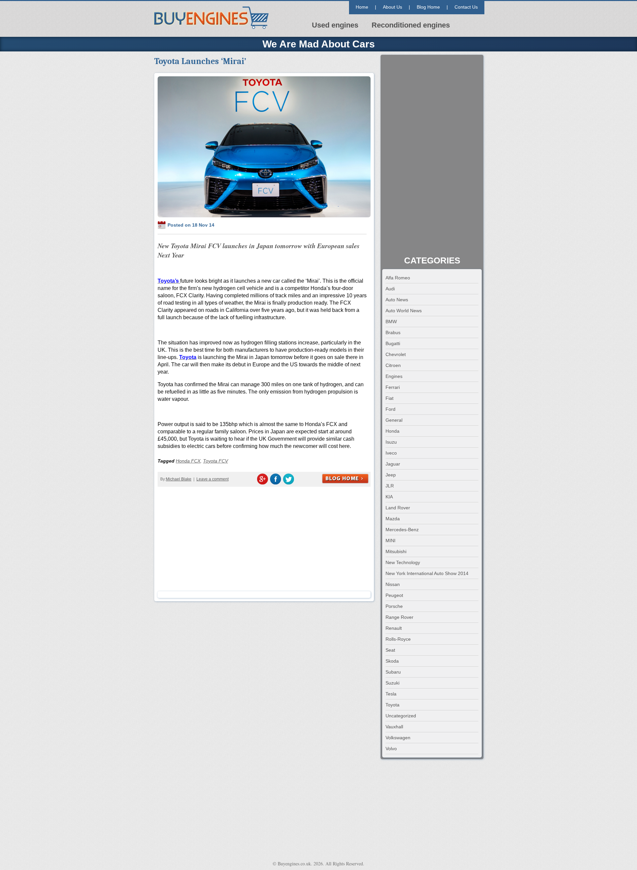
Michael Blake (178, 479)
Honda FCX (188, 461)
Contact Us (466, 7)
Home (362, 7)
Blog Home (428, 7)
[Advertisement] (264, 538)
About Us (392, 7)
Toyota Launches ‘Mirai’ (200, 61)
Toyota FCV (215, 461)
